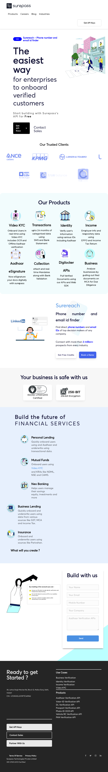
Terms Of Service (15, 756)
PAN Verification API (66, 717)
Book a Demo (87, 355)
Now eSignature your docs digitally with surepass (17, 280)
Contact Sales (40, 129)
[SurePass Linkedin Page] (100, 756)
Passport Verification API (68, 708)
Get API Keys (18, 128)
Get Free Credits (66, 355)
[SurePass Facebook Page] (86, 756)
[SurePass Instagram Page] (95, 756)
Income (91, 225)
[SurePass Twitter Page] (90, 756)
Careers (24, 14)
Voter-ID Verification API (68, 701)
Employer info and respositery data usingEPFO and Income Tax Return (91, 237)
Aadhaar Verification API (68, 698)
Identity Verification (65, 681)
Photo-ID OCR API (65, 711)
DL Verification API (65, 704)
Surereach (68, 305)
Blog (33, 14)
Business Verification (66, 677)
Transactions (41, 225)
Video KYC (17, 225)
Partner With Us (17, 743)
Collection (41, 263)
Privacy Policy (30, 756)
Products (13, 14)
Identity (66, 225)
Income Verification (65, 684)
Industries (44, 14)
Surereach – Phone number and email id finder (40, 39)
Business (91, 263)
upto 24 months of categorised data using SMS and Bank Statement (42, 237)
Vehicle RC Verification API (69, 714)
